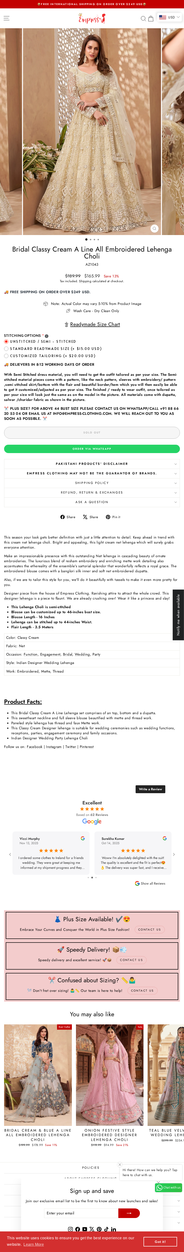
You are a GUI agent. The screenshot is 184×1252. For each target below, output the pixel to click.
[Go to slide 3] (94, 877)
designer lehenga (18, 598)
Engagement (50, 654)
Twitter (70, 746)
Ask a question (91, 502)
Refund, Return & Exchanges (92, 492)
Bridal (67, 654)
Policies (91, 1167)
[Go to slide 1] (86, 877)
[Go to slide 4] (97, 877)
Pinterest (87, 746)
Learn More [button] (33, 1244)
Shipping (85, 281)
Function (31, 654)
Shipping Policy (92, 483)
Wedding (82, 654)
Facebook (34, 746)
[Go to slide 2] (91, 878)
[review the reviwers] (30, 839)
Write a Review (150, 789)
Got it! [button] (160, 1242)
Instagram (54, 746)
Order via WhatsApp (92, 449)
